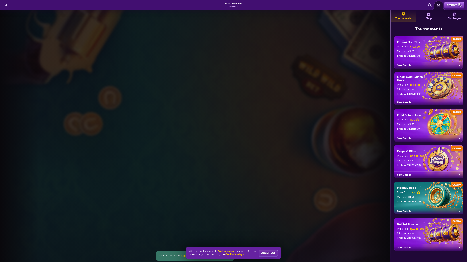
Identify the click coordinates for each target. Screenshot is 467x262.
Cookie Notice (225, 251)
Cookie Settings (234, 254)
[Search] (430, 5)
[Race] (438, 5)
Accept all (268, 253)
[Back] (6, 5)
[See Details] (459, 65)
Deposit (452, 5)
